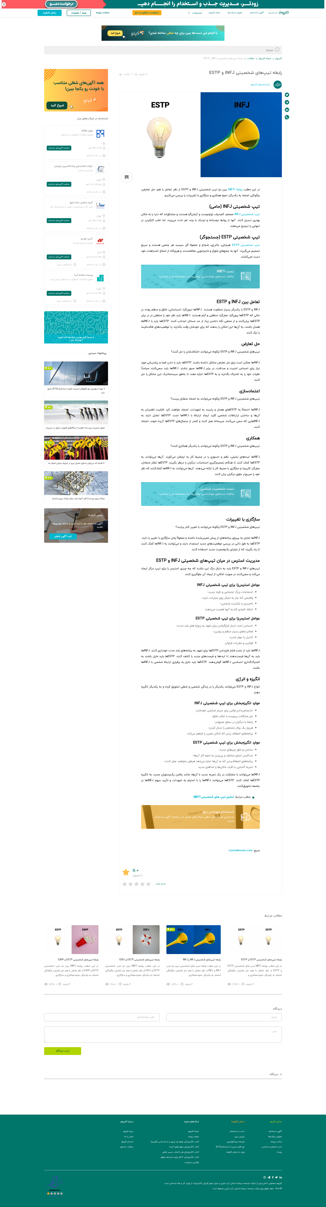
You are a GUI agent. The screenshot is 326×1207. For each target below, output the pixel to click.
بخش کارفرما (49, 12)
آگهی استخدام (257, 12)
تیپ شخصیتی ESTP (246, 245)
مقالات (250, 58)
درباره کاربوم (128, 1131)
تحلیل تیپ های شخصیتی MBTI (214, 797)
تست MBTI (225, 271)
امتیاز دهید (161, 884)
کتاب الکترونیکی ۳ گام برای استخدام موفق (180, 1157)
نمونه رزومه (193, 1136)
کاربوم (278, 58)
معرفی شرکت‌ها (235, 12)
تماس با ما (128, 1136)
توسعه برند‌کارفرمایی (235, 1141)
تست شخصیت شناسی (217, 489)
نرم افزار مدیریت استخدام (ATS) (230, 1147)
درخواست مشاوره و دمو (147, 12)
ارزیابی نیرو (239, 1136)
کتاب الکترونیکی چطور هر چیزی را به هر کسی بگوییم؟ (174, 1141)
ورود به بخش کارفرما (235, 1152)
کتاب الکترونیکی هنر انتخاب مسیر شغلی (180, 1152)
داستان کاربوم (127, 1141)
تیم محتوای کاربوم (260, 84)
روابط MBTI (235, 190)
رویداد (279, 1152)
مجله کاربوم (214, 12)
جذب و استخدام (237, 1131)
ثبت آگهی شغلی (63, 536)
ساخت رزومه (276, 1141)
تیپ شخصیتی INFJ (247, 214)
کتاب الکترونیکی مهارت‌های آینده (184, 1147)
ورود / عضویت (78, 12)
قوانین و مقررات (191, 1162)
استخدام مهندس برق (218, 811)
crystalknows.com (240, 851)
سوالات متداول (126, 1147)
